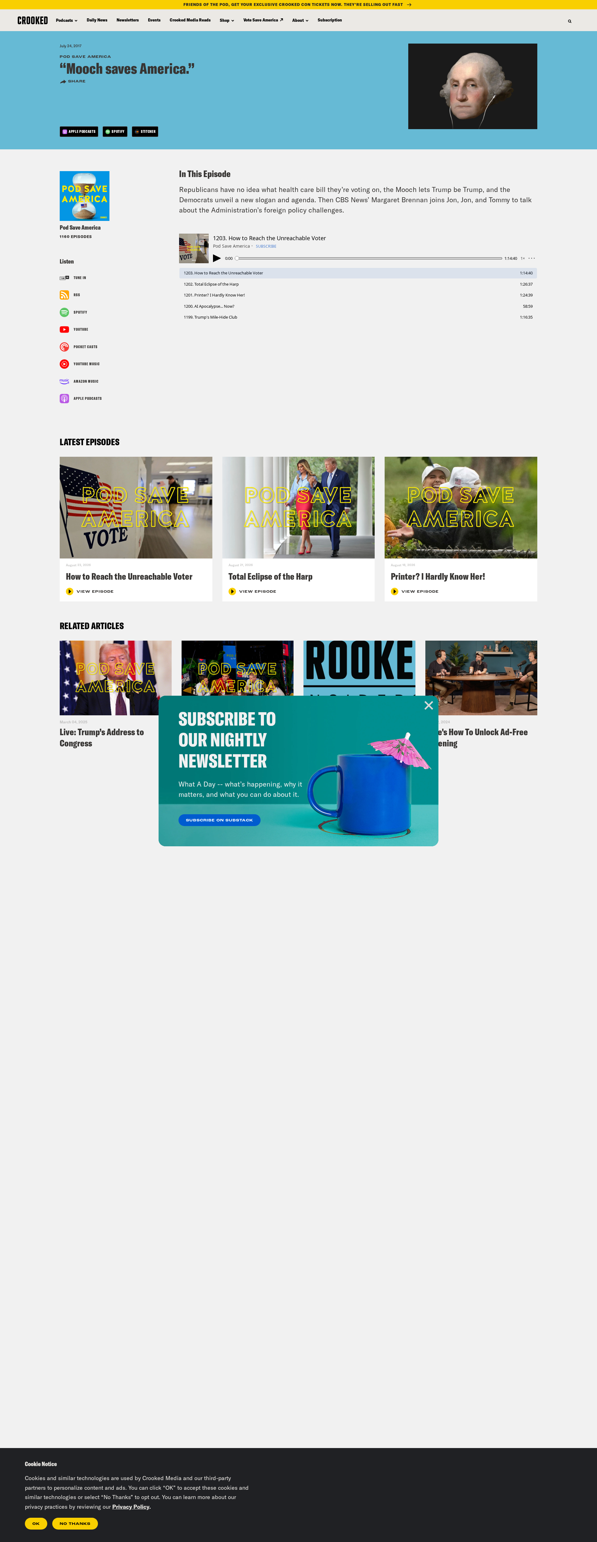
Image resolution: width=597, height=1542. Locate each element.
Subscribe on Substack (219, 820)
